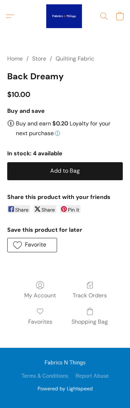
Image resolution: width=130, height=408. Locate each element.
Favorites (40, 321)
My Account (40, 295)
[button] (65, 16)
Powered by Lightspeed (65, 388)
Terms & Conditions (44, 376)
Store (39, 58)
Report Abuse (92, 376)
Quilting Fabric (75, 58)
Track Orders (90, 295)
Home (15, 58)
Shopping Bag (90, 321)
